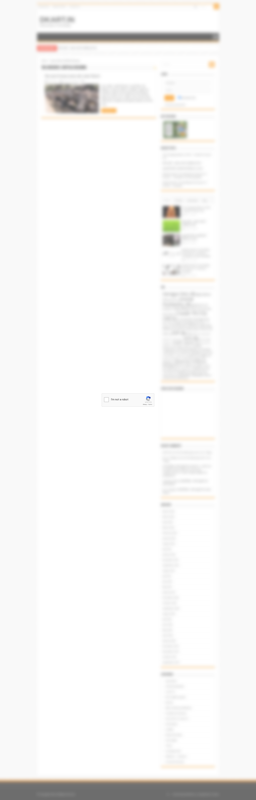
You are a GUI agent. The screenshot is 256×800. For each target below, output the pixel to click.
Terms (150, 404)
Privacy (145, 404)
